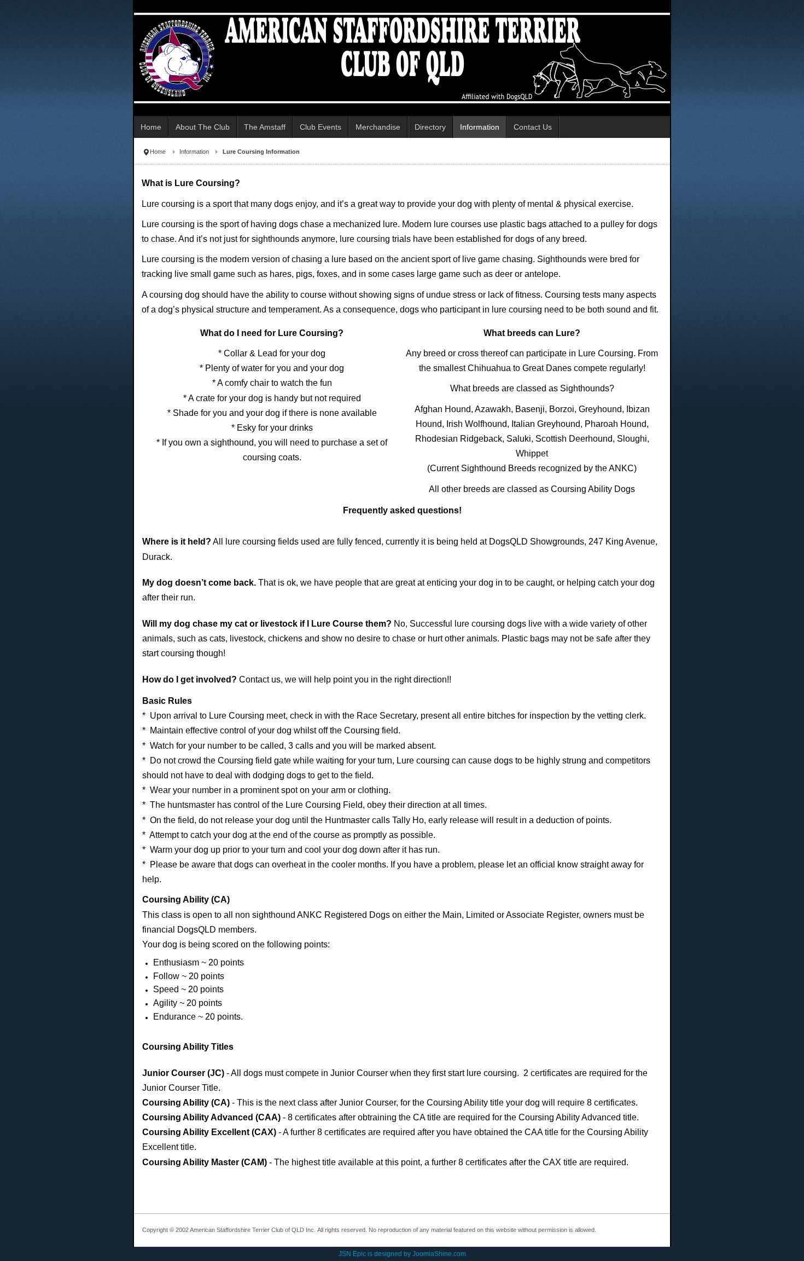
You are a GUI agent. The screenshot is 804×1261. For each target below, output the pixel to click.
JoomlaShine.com (439, 1254)
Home (158, 151)
